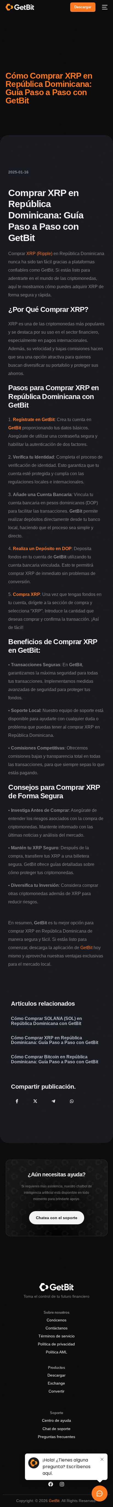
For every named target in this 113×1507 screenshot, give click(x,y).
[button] (56, 1217)
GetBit (86, 947)
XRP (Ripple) (39, 253)
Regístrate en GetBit (34, 419)
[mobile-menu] (104, 7)
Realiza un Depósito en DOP (42, 548)
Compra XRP (26, 594)
